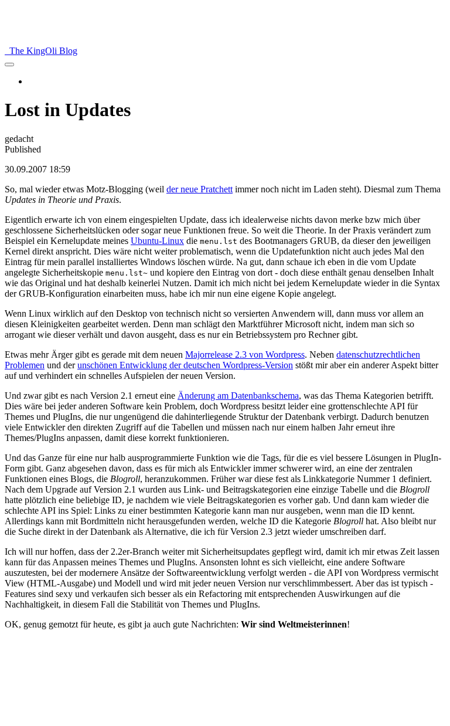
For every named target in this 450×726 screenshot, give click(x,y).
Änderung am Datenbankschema (238, 396)
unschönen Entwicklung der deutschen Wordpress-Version (185, 365)
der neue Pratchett (199, 189)
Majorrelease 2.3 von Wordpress (245, 354)
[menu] (9, 64)
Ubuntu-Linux (157, 241)
